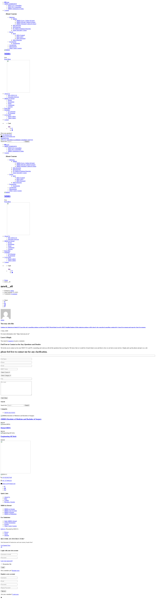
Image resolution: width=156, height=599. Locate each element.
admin (12, 290)
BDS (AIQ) (20, 37)
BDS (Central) (21, 35)
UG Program (11, 111)
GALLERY (7, 115)
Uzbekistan (11, 105)
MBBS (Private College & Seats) (26, 22)
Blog (5, 498)
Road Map (7, 108)
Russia (10, 100)
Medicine (12, 17)
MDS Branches (17, 40)
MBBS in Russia (9, 512)
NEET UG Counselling (14, 5)
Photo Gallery (12, 116)
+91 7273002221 (7, 480)
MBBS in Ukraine (9, 509)
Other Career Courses (15, 48)
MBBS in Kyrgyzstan (10, 510)
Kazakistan (11, 102)
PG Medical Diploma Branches (22, 28)
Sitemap (6, 535)
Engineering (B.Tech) (8, 436)
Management (13, 46)
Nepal (9, 103)
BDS (14, 33)
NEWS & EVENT (9, 412)
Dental (11, 32)
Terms (6, 534)
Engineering (12, 42)
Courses (6, 10)
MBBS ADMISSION (10, 4)
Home (7, 2)
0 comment (14, 294)
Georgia (10, 106)
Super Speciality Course (20, 30)
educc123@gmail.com (8, 136)
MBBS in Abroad (9, 98)
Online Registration (9, 522)
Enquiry (6, 524)
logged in (11, 341)
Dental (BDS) (6, 428)
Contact (6, 119)
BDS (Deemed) (21, 38)
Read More (7, 59)
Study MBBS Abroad (10, 521)
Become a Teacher (9, 502)
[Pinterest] (4, 306)
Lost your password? (7, 561)
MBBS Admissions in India (16, 8)
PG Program (11, 113)
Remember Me (7, 564)
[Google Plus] (5, 303)
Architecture (12, 45)
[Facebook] (4, 302)
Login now (15, 594)
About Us (7, 93)
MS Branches (17, 27)
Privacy (6, 532)
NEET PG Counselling (14, 7)
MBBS (15, 19)
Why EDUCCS (12, 95)
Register (3, 138)
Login (7, 138)
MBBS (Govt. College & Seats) (26, 20)
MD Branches (17, 25)
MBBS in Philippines (10, 514)
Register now (16, 570)
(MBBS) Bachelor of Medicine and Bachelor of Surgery (21, 419)
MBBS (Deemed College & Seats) (26, 24)
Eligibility (7, 110)
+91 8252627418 (7, 135)
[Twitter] (5, 305)
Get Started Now (5, 545)
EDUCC (3, 529)
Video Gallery (12, 118)
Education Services (13, 97)
